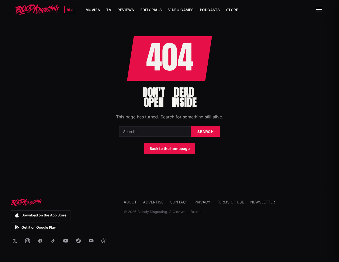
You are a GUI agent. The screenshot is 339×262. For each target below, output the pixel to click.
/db (70, 9)
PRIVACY (202, 202)
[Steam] (78, 241)
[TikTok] (53, 241)
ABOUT (130, 202)
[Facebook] (40, 241)
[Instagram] (27, 241)
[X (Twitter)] (15, 241)
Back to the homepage (170, 148)
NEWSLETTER (262, 202)
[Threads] (104, 241)
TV (108, 10)
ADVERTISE (153, 202)
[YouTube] (65, 241)
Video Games (181, 10)
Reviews (126, 10)
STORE (232, 10)
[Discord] (91, 241)
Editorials (151, 10)
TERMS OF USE (230, 202)
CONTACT (179, 202)
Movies (93, 10)
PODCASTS (210, 10)
